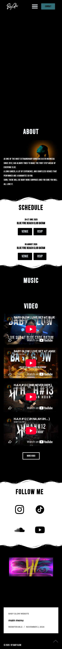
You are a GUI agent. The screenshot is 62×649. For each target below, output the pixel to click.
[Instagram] (19, 509)
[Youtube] (40, 530)
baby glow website (18, 613)
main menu (16, 620)
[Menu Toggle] (35, 6)
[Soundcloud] (19, 530)
